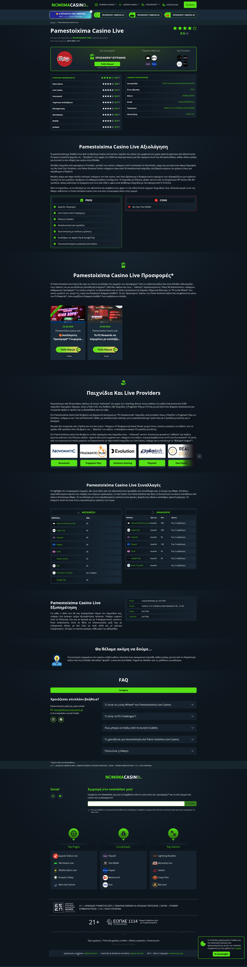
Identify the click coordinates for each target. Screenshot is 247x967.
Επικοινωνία (153, 940)
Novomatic (64, 463)
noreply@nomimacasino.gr (68, 709)
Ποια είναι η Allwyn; (117, 751)
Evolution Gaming (122, 463)
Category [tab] (123, 690)
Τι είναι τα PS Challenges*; (120, 716)
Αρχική (52, 22)
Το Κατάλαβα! (221, 954)
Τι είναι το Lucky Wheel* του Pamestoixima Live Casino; (138, 704)
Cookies (238, 948)
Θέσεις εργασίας (137, 940)
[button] (70, 15)
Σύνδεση (190, 4)
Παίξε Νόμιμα (107, 64)
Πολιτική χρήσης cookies (115, 940)
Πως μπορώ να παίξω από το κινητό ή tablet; (131, 727)
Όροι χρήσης (94, 940)
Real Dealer (181, 463)
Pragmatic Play (93, 463)
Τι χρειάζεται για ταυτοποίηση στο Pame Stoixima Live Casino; (142, 739)
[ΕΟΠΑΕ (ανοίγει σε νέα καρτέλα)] (132, 922)
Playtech (152, 463)
